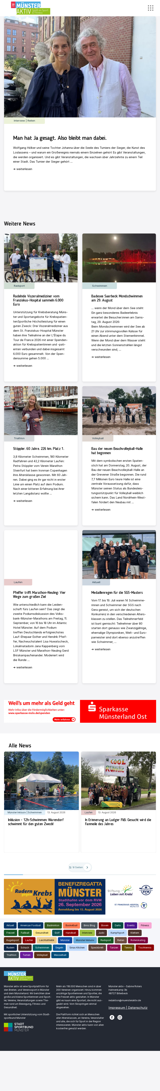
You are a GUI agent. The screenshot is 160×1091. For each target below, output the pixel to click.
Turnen (26, 955)
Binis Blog (89, 925)
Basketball (71, 925)
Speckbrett (97, 947)
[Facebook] (112, 1017)
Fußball (25, 932)
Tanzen (114, 947)
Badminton (53, 925)
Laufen (29, 940)
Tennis (128, 947)
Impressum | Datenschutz (128, 1008)
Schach (25, 947)
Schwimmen (42, 947)
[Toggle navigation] (150, 8)
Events (131, 925)
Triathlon (11, 955)
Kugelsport (12, 940)
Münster (65, 940)
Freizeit (10, 932)
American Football (30, 925)
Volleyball (42, 955)
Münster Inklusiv (85, 940)
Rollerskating (138, 940)
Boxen (104, 925)
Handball (71, 932)
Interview (87, 932)
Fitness (145, 925)
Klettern (135, 932)
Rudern (10, 947)
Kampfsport (117, 932)
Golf (57, 932)
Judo (101, 932)
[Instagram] (119, 1017)
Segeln (59, 947)
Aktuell (10, 925)
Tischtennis (144, 947)
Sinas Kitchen (77, 947)
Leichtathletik (46, 940)
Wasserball (60, 955)
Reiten (120, 940)
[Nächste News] (87, 867)
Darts (118, 925)
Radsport (105, 940)
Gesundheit (42, 932)
